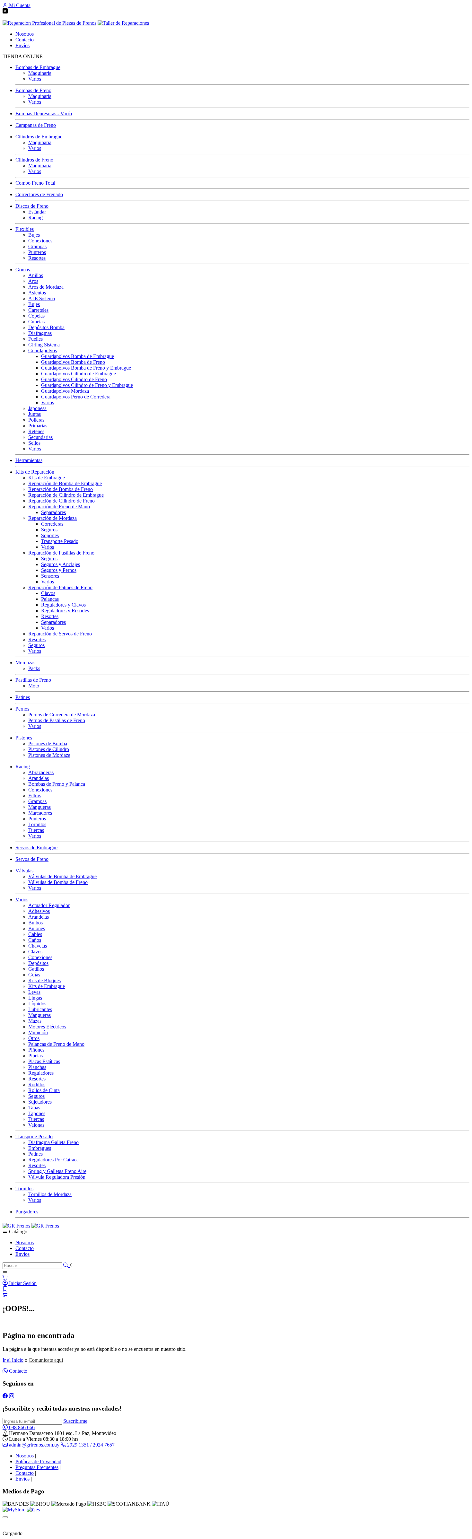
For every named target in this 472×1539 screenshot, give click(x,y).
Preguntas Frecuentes (36, 1467)
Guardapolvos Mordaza (65, 391)
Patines (22, 697)
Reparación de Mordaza (52, 518)
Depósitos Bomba (46, 327)
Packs (34, 668)
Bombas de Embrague (37, 67)
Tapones (36, 1113)
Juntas (34, 414)
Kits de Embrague (46, 477)
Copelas (36, 316)
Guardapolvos (42, 350)
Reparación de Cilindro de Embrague (66, 495)
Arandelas (38, 778)
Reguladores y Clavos (63, 605)
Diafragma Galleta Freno (53, 1142)
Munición (38, 1032)
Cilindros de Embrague (38, 136)
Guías (34, 974)
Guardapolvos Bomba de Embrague (77, 356)
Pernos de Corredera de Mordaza (61, 714)
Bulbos (35, 922)
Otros (33, 1038)
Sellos (34, 443)
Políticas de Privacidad (38, 1461)
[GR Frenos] (31, 1226)
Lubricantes (40, 1009)
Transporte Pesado (59, 541)
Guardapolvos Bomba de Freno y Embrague (86, 368)
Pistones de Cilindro (48, 749)
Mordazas (25, 662)
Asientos (37, 292)
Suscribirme (75, 1421)
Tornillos (37, 824)
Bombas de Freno (33, 90)
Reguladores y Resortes (65, 610)
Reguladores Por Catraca (53, 1159)
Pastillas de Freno (33, 680)
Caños (34, 940)
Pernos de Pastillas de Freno (56, 720)
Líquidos (37, 1003)
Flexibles (24, 229)
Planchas (37, 1067)
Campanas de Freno (35, 125)
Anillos (35, 275)
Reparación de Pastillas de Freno (61, 552)
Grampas (37, 246)
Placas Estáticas (44, 1061)
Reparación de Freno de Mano (59, 506)
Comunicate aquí (46, 1360)
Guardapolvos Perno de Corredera (75, 396)
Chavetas (37, 946)
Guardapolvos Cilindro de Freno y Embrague (87, 385)
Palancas (50, 599)
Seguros (49, 529)
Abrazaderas (41, 772)
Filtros (34, 795)
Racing (35, 217)
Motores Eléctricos (47, 1026)
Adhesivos (39, 911)
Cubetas (36, 321)
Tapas (34, 1107)
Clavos (48, 593)
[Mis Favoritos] (5, 1289)
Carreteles (38, 310)
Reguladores (41, 1073)
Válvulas (24, 870)
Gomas (22, 269)
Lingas (35, 998)
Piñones (36, 1050)
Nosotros (24, 1242)
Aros (33, 281)
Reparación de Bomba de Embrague (65, 483)
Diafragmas (40, 333)
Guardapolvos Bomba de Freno (73, 362)
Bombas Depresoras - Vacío (43, 113)
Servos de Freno (31, 859)
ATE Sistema (41, 298)
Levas (34, 992)
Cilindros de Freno (34, 159)
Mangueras (39, 807)
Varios (34, 79)
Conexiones (40, 240)
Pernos (22, 709)
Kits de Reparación (34, 472)
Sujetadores (40, 1102)
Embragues (39, 1148)
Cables (35, 934)
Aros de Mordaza (46, 287)
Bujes (34, 235)
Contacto (24, 1248)
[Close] (5, 1517)
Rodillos (36, 1084)
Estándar (37, 211)
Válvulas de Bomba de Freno (58, 882)
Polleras (36, 420)
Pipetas (35, 1055)
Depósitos (38, 963)
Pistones (23, 737)
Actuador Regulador (49, 905)
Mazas (34, 1021)
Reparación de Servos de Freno (60, 633)
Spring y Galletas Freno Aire (57, 1171)
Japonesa (37, 408)
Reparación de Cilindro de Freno (61, 500)
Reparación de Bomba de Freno (60, 489)
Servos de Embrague (36, 847)
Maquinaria (39, 73)
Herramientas (28, 460)
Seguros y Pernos (58, 570)
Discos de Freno (31, 206)
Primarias (37, 425)
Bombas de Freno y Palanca (56, 784)
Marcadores (40, 813)
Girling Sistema (44, 344)
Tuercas (36, 830)
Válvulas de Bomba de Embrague (62, 876)
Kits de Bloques (44, 980)
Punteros (37, 252)
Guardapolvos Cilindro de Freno (74, 379)
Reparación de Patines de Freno (60, 587)
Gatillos (36, 969)
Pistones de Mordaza (49, 755)
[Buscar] (66, 1265)
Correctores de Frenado (39, 194)
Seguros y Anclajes (60, 564)
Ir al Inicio (13, 1360)
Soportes (50, 535)
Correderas (52, 524)
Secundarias (40, 437)
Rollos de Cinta (44, 1090)
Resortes (37, 258)
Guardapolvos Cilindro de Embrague (78, 373)
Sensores (50, 576)
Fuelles (35, 339)
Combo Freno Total (35, 183)
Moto (33, 685)
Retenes (36, 431)
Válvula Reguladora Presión (56, 1177)
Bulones (36, 928)
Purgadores (26, 1211)
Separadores (53, 512)
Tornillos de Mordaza (50, 1194)
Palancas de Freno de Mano (56, 1044)
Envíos (22, 1254)
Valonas (36, 1125)
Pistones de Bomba (47, 743)
